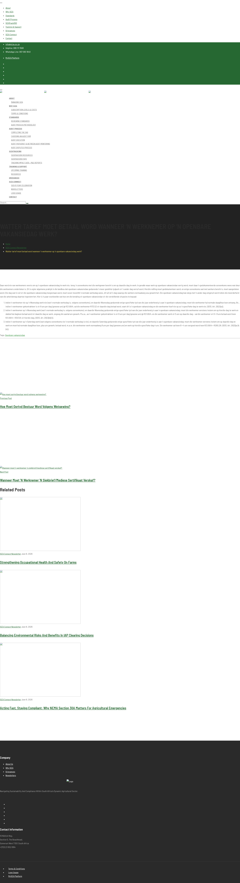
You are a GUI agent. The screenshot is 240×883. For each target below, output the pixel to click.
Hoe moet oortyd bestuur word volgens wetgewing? (35, 406)
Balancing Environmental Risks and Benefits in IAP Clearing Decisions (47, 635)
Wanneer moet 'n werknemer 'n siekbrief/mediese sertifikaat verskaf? (47, 480)
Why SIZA (9, 768)
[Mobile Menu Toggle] (1, 2)
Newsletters (11, 775)
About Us (9, 764)
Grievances (10, 771)
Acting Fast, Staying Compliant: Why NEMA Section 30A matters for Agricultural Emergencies (63, 708)
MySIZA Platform (12, 58)
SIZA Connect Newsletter (16, 247)
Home (8, 243)
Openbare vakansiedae (15, 335)
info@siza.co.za (13, 44)
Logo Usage (13, 872)
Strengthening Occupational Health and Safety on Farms (38, 562)
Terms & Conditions (16, 868)
